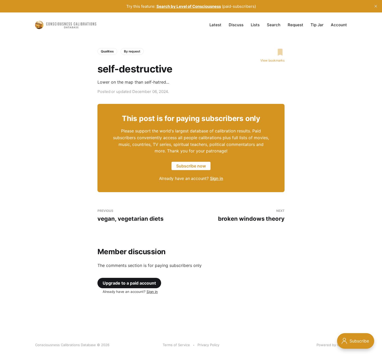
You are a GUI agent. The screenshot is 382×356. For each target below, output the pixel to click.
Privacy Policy (208, 345)
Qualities (107, 51)
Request (295, 24)
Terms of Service (176, 345)
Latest (215, 24)
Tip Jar (317, 24)
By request (132, 51)
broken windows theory (251, 215)
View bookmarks (272, 60)
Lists (255, 24)
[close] (376, 6)
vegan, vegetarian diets (130, 215)
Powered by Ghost (332, 345)
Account (339, 24)
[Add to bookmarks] (272, 52)
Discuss (236, 24)
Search (273, 24)
